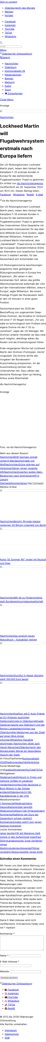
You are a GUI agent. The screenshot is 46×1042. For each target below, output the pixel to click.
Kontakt (9, 15)
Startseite (5, 483)
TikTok (8, 32)
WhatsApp (10, 36)
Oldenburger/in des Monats (20, 8)
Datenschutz (12, 1034)
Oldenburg (10, 67)
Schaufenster (15, 93)
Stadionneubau (14, 762)
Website (4, 971)
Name (4, 955)
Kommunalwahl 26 (15, 71)
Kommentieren (19, 483)
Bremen (9, 78)
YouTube (9, 29)
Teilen (30, 483)
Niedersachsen (13, 74)
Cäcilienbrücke (31, 762)
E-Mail (39, 194)
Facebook (10, 21)
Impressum (11, 1030)
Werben (9, 11)
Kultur (8, 86)
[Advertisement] (23, 419)
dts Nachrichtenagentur (30, 183)
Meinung (10, 82)
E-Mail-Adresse (9, 961)
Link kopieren (38, 483)
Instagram (10, 25)
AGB (7, 1037)
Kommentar (7, 933)
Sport (8, 89)
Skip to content (8, 1)
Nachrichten (11, 63)
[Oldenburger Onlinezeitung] (16, 983)
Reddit (30, 194)
